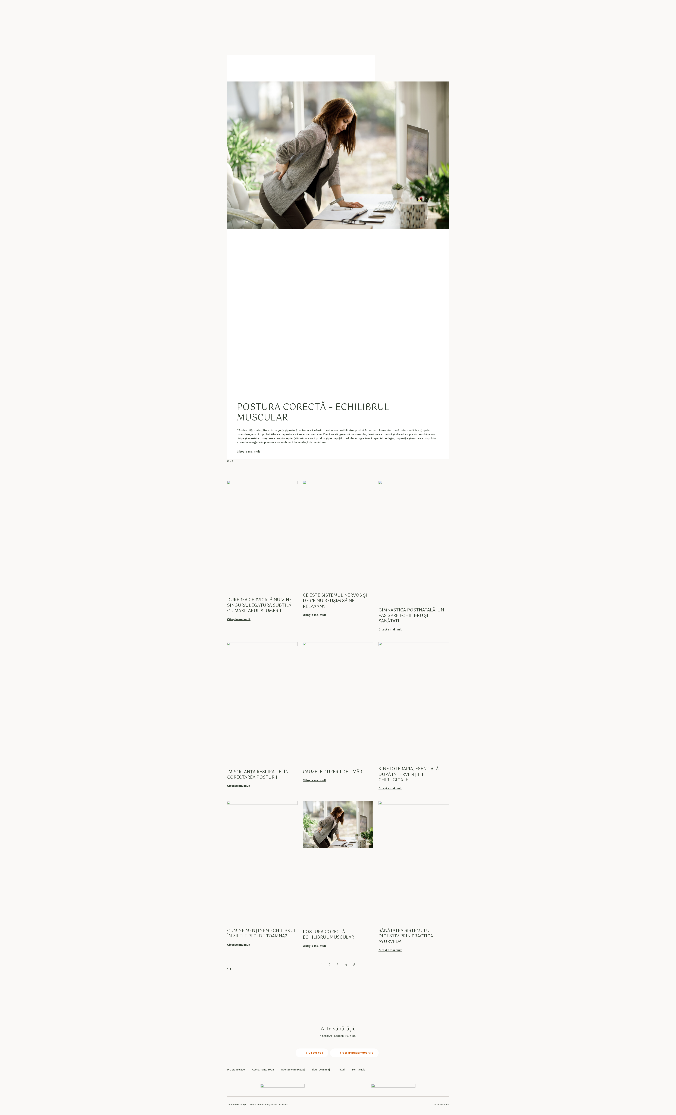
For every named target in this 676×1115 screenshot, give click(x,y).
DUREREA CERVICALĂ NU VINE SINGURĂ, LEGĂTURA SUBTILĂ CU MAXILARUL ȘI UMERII (259, 605)
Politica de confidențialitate (263, 1105)
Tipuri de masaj (321, 1069)
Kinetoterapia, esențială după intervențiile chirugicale (408, 774)
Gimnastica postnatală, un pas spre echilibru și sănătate (411, 616)
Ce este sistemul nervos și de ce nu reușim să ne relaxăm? (335, 601)
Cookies (283, 1105)
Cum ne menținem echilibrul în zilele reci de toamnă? (261, 933)
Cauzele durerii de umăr (332, 771)
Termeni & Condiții (236, 1105)
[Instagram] (433, 1070)
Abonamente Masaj (293, 1069)
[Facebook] (422, 1070)
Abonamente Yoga (263, 1069)
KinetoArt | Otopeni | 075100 (338, 1035)
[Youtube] (445, 1070)
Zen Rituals (358, 1069)
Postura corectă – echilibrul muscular (313, 412)
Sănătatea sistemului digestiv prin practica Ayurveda (405, 936)
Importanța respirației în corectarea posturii (258, 774)
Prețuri (341, 1069)
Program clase (236, 1069)
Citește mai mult (248, 451)
